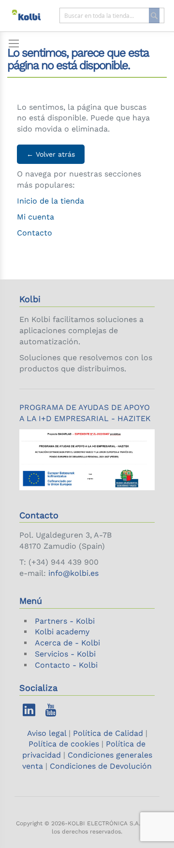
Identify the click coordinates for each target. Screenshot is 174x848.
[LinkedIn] (29, 712)
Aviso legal (48, 733)
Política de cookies (64, 743)
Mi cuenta (35, 216)
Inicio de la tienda (50, 200)
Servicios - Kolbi (65, 653)
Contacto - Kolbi (66, 665)
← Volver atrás (51, 154)
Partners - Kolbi (65, 621)
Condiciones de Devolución (101, 766)
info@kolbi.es (73, 573)
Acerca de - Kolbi (67, 642)
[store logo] (31, 15)
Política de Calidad (108, 733)
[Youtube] (50, 712)
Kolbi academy (62, 631)
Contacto (34, 232)
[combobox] (112, 15)
